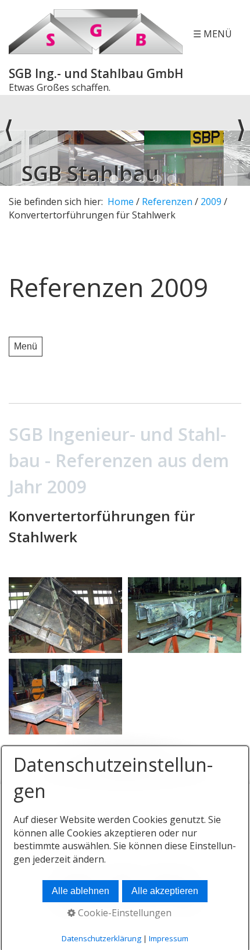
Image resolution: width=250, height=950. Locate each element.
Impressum (168, 938)
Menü (25, 346)
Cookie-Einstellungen (124, 912)
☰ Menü (212, 33)
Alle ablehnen (80, 891)
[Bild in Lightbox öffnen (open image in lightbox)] (65, 615)
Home (121, 201)
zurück (8, 140)
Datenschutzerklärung (101, 938)
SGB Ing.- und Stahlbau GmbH (96, 73)
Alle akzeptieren (164, 891)
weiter (241, 140)
